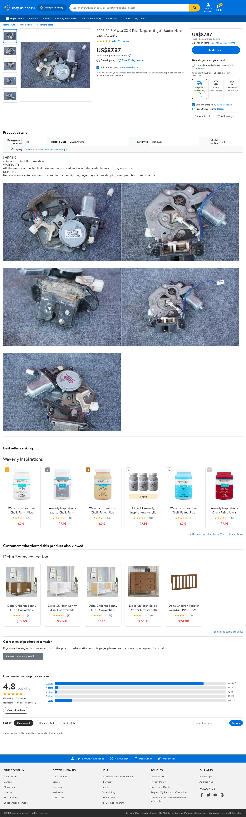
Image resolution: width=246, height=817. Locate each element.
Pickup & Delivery (91, 18)
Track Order (145, 758)
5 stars (49, 683)
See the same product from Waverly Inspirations (215, 534)
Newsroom (10, 787)
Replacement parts (43, 24)
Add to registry (228, 116)
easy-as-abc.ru (130, 67)
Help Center (121, 758)
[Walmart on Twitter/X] (208, 795)
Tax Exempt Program (113, 802)
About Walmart (12, 776)
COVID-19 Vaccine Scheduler (118, 776)
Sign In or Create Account (90, 758)
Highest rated (46, 723)
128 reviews (123, 41)
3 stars (49, 691)
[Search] (194, 8)
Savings (47, 18)
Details (220, 109)
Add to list (204, 116)
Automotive (26, 24)
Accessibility (108, 792)
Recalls (105, 787)
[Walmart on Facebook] (201, 795)
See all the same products (228, 631)
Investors (9, 792)
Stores (56, 781)
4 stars (49, 687)
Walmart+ (58, 792)
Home (6, 24)
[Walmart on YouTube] (215, 795)
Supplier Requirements (16, 802)
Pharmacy (111, 18)
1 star (50, 700)
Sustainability (11, 797)
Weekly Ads (169, 758)
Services (33, 18)
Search (236, 723)
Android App (206, 781)
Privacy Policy (158, 781)
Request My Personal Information (168, 792)
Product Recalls (110, 797)
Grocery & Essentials (66, 18)
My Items (140, 18)
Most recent (23, 723)
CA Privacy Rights (160, 787)
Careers (126, 18)
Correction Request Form (23, 656)
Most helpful (69, 723)
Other (14, 24)
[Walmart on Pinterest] (222, 795)
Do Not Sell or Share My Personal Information (182, 813)
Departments (17, 18)
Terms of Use (157, 776)
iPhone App (205, 776)
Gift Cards (58, 797)
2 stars (49, 696)
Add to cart (216, 50)
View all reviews (16, 710)
